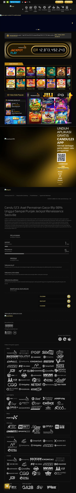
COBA (36, 102)
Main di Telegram (15, 2)
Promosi (67, 10)
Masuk (59, 2)
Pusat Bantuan (34, 195)
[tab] (35, 95)
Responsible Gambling (22, 195)
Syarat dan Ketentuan (45, 195)
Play (13, 53)
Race (40, 10)
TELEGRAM (42, 296)
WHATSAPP (43, 301)
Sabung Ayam (62, 10)
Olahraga (44, 10)
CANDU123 (7, 219)
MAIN (11, 71)
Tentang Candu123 (9, 195)
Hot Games (26, 10)
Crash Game (49, 10)
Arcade (54, 10)
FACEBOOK (42, 306)
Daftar (68, 2)
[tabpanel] (38, 23)
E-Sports (58, 10)
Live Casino (35, 10)
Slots (30, 10)
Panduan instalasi (63, 168)
